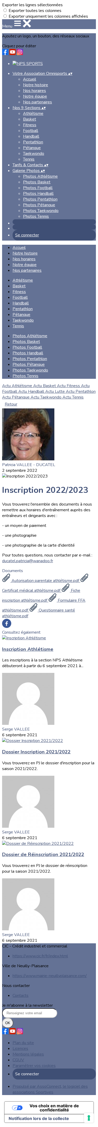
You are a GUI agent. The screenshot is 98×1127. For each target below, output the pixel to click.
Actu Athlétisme (17, 386)
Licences (20, 1048)
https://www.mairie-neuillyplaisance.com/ (50, 976)
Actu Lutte (55, 391)
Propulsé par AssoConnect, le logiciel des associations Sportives (50, 1089)
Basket (29, 119)
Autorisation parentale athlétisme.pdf (45, 581)
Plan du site (23, 1043)
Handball (31, 136)
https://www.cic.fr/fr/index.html (40, 956)
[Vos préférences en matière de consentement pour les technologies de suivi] (89, 1118)
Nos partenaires (37, 102)
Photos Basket (36, 182)
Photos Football (38, 188)
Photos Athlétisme (40, 176)
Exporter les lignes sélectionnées (32, 5)
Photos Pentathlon (40, 199)
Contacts (20, 995)
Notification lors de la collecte (39, 1118)
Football (30, 131)
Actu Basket (45, 386)
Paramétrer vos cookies (34, 1066)
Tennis (28, 159)
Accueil (29, 79)
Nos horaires (34, 91)
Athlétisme (33, 113)
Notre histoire (35, 85)
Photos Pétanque (39, 205)
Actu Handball (31, 391)
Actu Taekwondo (46, 397)
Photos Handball (38, 193)
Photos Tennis (36, 216)
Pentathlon (33, 142)
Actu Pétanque (16, 397)
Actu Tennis (73, 397)
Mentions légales (28, 1054)
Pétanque (32, 148)
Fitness (29, 125)
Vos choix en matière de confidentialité (54, 1107)
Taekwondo (33, 153)
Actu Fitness (69, 386)
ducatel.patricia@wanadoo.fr (27, 561)
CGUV (18, 1060)
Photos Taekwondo (41, 211)
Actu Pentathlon (81, 391)
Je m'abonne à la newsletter (27, 1005)
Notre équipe (35, 96)
